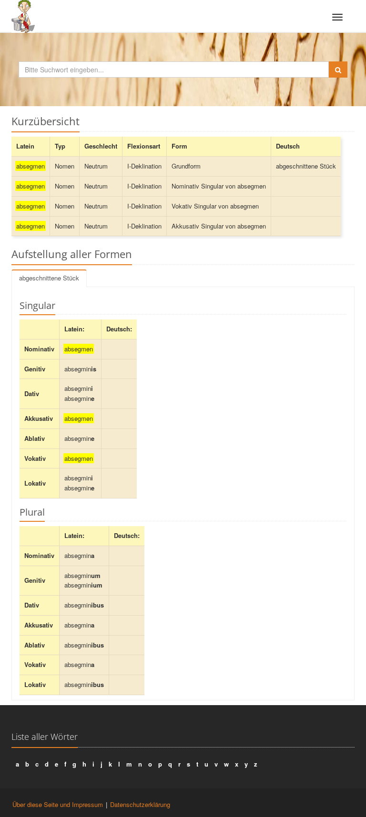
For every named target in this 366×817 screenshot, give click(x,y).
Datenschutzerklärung (140, 804)
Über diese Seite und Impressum (57, 804)
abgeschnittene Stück (49, 277)
